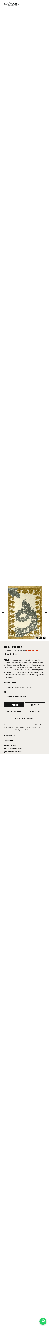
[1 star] (5, 654)
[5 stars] (16, 654)
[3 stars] (10, 654)
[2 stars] (8, 654)
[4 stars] (13, 654)
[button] (43, 4)
